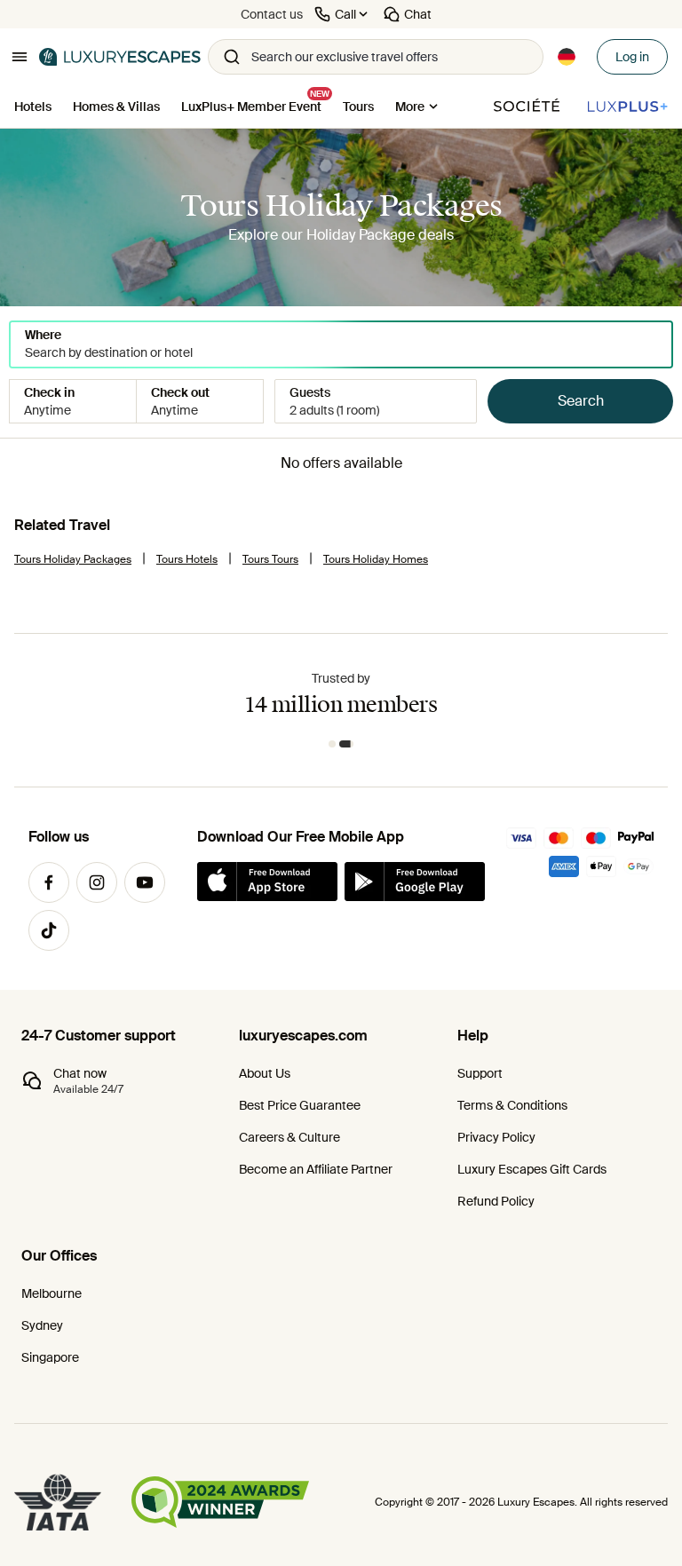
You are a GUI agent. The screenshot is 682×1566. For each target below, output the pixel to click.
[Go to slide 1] (332, 744)
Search (581, 401)
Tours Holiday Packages (72, 559)
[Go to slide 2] (346, 744)
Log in (632, 57)
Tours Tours (270, 559)
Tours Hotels (187, 559)
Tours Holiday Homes (375, 559)
